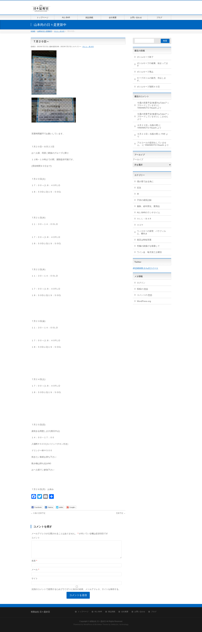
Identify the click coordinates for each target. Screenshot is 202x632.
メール (35, 569)
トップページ (83, 612)
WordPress (88, 624)
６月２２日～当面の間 (147, 125)
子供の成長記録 (144, 200)
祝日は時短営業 (144, 240)
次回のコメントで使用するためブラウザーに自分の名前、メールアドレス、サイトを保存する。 (76, 589)
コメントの (144, 295)
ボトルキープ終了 (145, 57)
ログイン (141, 283)
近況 (139, 187)
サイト (34, 578)
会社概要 (124, 612)
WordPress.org (144, 301)
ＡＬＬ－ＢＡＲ (88, 46)
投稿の (142, 289)
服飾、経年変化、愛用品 (148, 206)
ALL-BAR (98, 612)
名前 (34, 561)
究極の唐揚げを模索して (148, 246)
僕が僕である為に (145, 181)
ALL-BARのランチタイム (149, 212)
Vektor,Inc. (115, 624)
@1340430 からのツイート (145, 268)
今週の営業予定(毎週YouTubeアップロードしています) (153, 104)
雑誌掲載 (111, 612)
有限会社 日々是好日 (97, 621)
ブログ (153, 612)
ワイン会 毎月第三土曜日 (149, 252)
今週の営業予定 (38, 513)
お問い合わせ (139, 612)
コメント (35, 537)
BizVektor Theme (101, 624)
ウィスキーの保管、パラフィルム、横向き (151, 232)
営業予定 (120, 513)
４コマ (140, 225)
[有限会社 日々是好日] (41, 9)
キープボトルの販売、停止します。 (151, 79)
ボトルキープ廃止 (145, 72)
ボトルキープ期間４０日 (148, 86)
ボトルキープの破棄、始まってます (152, 64)
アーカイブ (138, 159)
